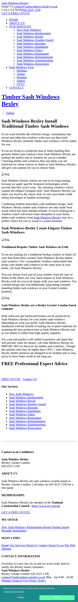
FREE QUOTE (11, 379)
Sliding (21, 80)
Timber (21, 74)
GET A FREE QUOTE (16, 13)
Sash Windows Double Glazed (35, 40)
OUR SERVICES (20, 26)
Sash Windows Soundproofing (35, 60)
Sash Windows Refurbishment (35, 57)
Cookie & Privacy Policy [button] (14, 591)
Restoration (19, 530)
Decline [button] (21, 597)
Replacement (34, 527)
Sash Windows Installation (32, 46)
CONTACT (16, 87)
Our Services (17, 545)
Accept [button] (57, 597)
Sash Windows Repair (30, 36)
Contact (43, 545)
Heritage (22, 70)
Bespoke (7, 530)
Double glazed (60, 527)
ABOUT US (17, 23)
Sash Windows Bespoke (31, 43)
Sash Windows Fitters (30, 50)
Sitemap (6, 548)
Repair (47, 527)
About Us (31, 545)
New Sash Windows (29, 29)
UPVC (21, 84)
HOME (13, 19)
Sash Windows (15, 3)
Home (5, 545)
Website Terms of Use (15, 580)
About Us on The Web (61, 545)
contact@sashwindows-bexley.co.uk (36, 6)
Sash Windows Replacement (34, 33)
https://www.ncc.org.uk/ (46, 506)
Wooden (22, 77)
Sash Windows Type (21, 67)
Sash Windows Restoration (33, 53)
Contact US (30, 379)
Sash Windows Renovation (33, 63)
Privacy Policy (37, 580)
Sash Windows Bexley (47, 217)
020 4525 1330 (31, 10)
